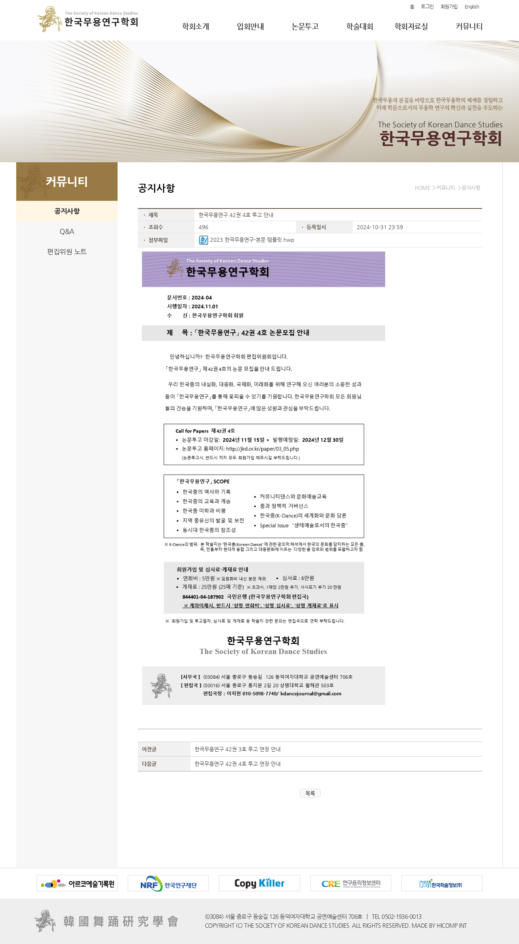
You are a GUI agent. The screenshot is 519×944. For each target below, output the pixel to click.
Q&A (67, 231)
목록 (310, 793)
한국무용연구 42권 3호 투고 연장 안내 (238, 749)
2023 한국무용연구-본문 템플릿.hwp (251, 240)
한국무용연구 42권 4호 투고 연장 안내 (238, 764)
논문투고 (305, 26)
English (472, 6)
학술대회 (359, 26)
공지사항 (66, 211)
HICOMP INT (452, 925)
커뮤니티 (469, 26)
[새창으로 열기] (77, 890)
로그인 (427, 6)
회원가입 (449, 6)
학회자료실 (411, 26)
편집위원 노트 (67, 251)
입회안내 (250, 26)
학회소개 (195, 26)
